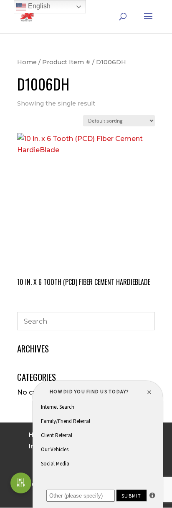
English (38, 6)
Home (27, 62)
